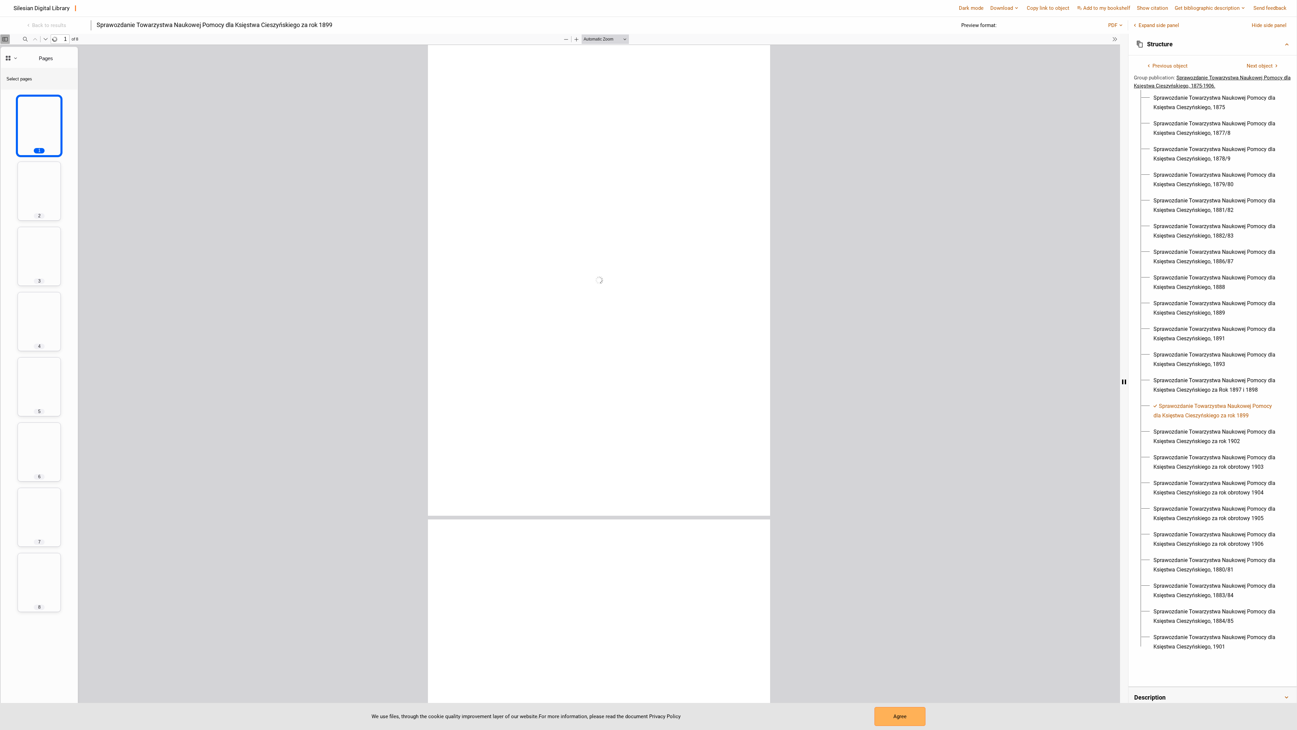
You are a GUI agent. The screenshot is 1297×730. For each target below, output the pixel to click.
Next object (1260, 66)
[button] (1212, 44)
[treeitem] (1212, 103)
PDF (1112, 25)
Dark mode (971, 8)
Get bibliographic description (1207, 8)
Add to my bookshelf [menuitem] (1106, 8)
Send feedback (1270, 8)
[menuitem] (1216, 102)
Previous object (1170, 66)
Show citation (1152, 8)
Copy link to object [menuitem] (1048, 8)
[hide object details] (1124, 382)
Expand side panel (1159, 25)
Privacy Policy (665, 716)
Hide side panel (1269, 25)
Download (1001, 8)
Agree (900, 716)
